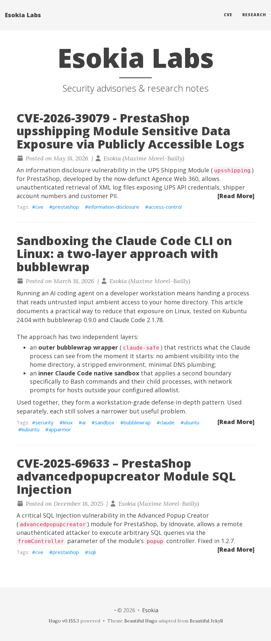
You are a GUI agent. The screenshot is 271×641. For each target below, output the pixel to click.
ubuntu (191, 422)
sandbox (104, 422)
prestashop (66, 206)
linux (68, 422)
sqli (92, 552)
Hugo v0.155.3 (64, 621)
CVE (228, 15)
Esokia (150, 610)
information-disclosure (113, 206)
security (44, 422)
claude (167, 422)
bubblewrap (137, 422)
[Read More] (235, 196)
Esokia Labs (23, 15)
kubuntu (30, 429)
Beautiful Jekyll (206, 621)
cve (39, 206)
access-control (165, 206)
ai (84, 422)
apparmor (60, 429)
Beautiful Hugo (140, 621)
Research (254, 15)
